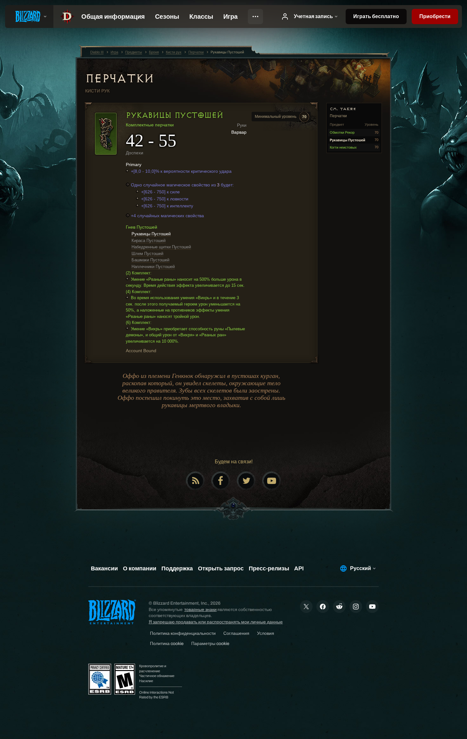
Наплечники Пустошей (153, 266)
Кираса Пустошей (149, 240)
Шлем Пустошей (147, 253)
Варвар (239, 132)
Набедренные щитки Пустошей (161, 247)
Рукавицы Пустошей (151, 234)
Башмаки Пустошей (150, 260)
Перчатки (119, 78)
